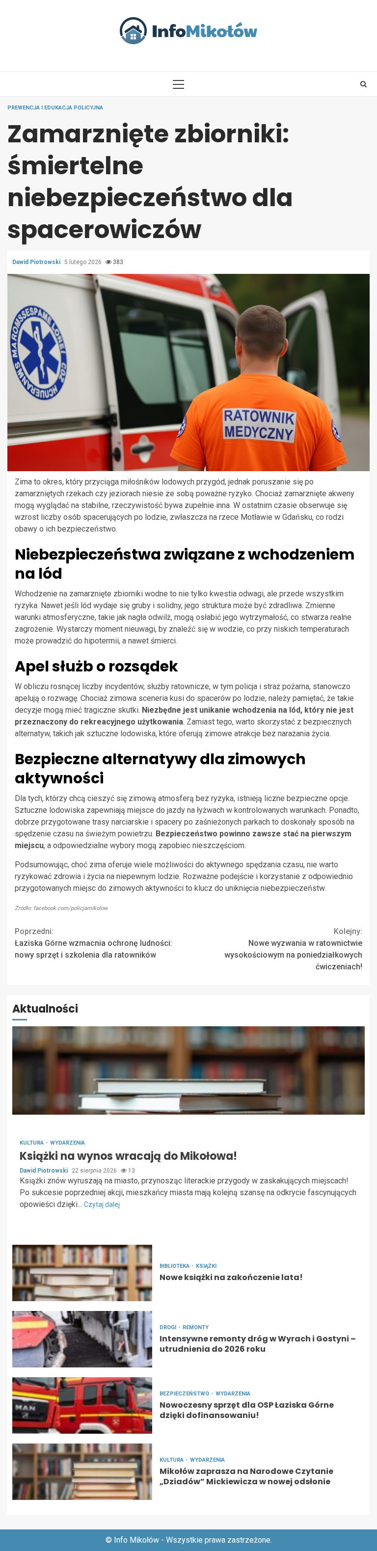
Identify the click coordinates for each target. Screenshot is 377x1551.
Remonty (196, 1327)
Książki (206, 1266)
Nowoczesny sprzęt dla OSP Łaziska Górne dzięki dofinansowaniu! (82, 1405)
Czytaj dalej (102, 1204)
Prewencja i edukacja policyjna (55, 107)
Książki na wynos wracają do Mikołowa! (188, 1070)
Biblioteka (175, 1266)
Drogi (169, 1327)
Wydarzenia (67, 1143)
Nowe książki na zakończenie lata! (82, 1273)
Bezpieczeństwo (185, 1393)
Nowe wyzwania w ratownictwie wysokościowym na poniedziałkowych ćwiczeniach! (293, 949)
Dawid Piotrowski (37, 262)
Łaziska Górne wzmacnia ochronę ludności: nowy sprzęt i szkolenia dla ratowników (93, 943)
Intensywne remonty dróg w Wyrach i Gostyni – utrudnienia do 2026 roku (82, 1339)
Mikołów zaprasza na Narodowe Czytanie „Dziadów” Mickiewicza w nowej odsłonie (82, 1472)
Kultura (32, 1143)
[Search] (363, 84)
